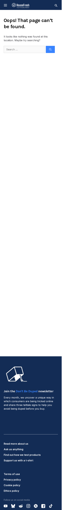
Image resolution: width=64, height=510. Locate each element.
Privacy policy (12, 479)
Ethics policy (11, 490)
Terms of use (12, 474)
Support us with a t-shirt (18, 460)
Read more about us (16, 443)
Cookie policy (12, 485)
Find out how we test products (22, 454)
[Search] (50, 49)
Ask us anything (13, 449)
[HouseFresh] (21, 5)
